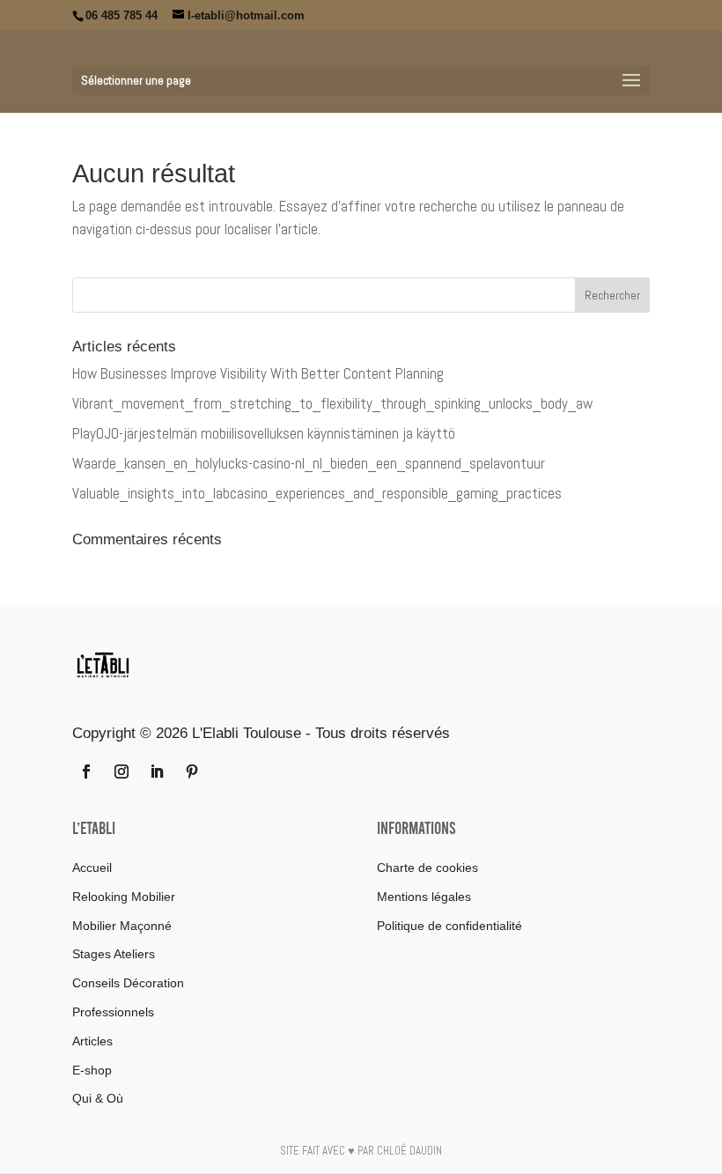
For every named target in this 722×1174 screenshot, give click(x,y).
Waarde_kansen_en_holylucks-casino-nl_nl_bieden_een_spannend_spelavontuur (308, 463)
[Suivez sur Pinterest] (192, 771)
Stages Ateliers (113, 954)
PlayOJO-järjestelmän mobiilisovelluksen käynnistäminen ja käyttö (263, 433)
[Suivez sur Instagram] (121, 771)
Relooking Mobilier (123, 897)
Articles (92, 1041)
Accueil (92, 867)
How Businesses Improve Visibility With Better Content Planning (258, 373)
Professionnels (113, 1012)
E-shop (92, 1070)
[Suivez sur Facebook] (86, 771)
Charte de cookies (427, 867)
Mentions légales (424, 897)
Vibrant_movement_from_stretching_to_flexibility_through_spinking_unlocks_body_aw (332, 403)
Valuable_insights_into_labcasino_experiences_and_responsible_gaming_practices (317, 493)
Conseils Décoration (128, 983)
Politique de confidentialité (449, 926)
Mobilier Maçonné (122, 926)
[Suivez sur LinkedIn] (157, 771)
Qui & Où (97, 1098)
